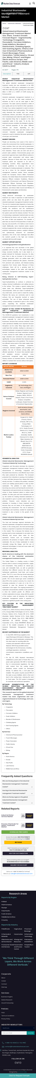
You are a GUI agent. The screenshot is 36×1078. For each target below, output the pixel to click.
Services (5, 993)
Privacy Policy (5, 1019)
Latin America (6, 914)
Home (4, 23)
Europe (4, 908)
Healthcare (5, 929)
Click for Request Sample (19, 1075)
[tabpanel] (18, 424)
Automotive (18, 934)
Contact (4, 984)
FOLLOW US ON (18, 1059)
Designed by (18, 1072)
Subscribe (31, 1033)
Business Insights (7, 997)
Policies (4, 1009)
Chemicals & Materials (14, 23)
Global (4, 901)
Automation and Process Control (18, 947)
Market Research (6, 1000)
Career (3, 981)
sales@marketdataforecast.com (21, 874)
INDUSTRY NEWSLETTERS (11, 1025)
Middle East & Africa (8, 917)
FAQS (3, 1013)
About (3, 978)
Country (4, 920)
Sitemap (4, 987)
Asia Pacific (5, 911)
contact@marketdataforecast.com (17, 1046)
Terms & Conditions (7, 1016)
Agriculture (18, 929)
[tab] (7, 74)
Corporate (6, 974)
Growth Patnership (7, 1003)
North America (6, 905)
